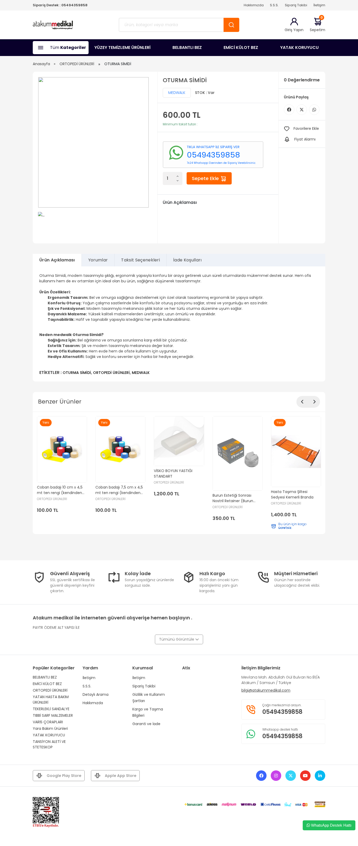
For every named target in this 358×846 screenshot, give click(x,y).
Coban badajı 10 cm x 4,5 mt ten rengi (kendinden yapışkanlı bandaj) (60, 490)
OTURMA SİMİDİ (77, 372)
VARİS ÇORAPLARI (48, 722)
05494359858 (74, 5)
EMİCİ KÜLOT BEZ (241, 47)
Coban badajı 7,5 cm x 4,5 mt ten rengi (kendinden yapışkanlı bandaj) (119, 490)
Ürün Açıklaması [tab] (57, 260)
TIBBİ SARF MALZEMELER (53, 715)
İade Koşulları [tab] (187, 260)
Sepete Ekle (206, 178)
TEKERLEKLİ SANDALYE (51, 708)
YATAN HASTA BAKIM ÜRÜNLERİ (51, 699)
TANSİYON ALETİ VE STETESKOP (49, 744)
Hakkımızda (254, 5)
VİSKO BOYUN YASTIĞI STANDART (173, 473)
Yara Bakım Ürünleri (50, 728)
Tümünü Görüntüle (177, 639)
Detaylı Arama (96, 694)
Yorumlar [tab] (98, 260)
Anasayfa (41, 63)
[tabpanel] (179, 324)
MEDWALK (176, 92)
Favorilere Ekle (306, 128)
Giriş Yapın (294, 29)
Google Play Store (64, 775)
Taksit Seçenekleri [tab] (140, 260)
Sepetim (317, 24)
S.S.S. (274, 5)
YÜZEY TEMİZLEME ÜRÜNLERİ (122, 47)
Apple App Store (120, 775)
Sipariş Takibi (296, 5)
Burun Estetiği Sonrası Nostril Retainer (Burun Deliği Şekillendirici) (233, 498)
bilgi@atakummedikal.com (265, 690)
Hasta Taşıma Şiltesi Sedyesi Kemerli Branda (292, 494)
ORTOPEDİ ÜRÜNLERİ (76, 63)
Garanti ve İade (146, 723)
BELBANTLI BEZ (187, 47)
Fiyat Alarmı (305, 139)
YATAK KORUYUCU (299, 47)
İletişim (319, 5)
